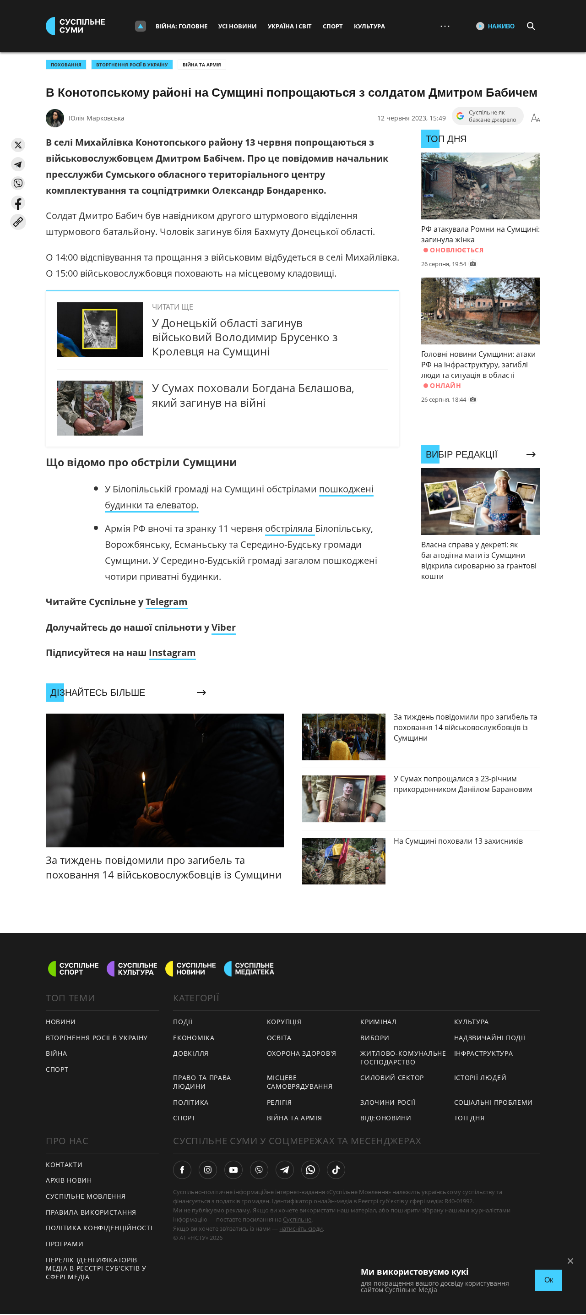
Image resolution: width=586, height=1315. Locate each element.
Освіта (279, 1037)
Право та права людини (202, 1082)
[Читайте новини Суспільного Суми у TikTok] (336, 1170)
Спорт (333, 26)
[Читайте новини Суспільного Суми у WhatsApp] (310, 1170)
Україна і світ (290, 26)
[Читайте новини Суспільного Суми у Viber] (259, 1170)
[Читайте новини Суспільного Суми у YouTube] (233, 1170)
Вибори (374, 1037)
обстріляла (290, 528)
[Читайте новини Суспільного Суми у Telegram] (285, 1170)
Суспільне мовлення (86, 1196)
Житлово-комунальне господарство (403, 1057)
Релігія (279, 1102)
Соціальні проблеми (493, 1102)
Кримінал (378, 1021)
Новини (61, 1021)
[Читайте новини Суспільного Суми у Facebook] (182, 1170)
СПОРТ (57, 1069)
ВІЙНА (56, 1053)
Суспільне (297, 1219)
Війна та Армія (202, 64)
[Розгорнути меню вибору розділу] (140, 26)
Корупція (284, 1021)
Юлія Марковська (97, 118)
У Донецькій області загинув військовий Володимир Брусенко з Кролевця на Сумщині (245, 337)
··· (445, 26)
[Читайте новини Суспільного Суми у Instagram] (208, 1170)
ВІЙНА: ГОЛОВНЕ (181, 26)
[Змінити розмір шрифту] (535, 118)
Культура (369, 26)
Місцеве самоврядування (300, 1082)
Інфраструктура (483, 1053)
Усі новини (237, 26)
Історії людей (480, 1077)
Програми (65, 1243)
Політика (191, 1102)
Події (183, 1021)
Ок (548, 1280)
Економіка (193, 1037)
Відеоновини (386, 1117)
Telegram (167, 601)
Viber (224, 627)
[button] (18, 145)
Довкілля (191, 1053)
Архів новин (69, 1180)
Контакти (64, 1164)
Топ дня (469, 1117)
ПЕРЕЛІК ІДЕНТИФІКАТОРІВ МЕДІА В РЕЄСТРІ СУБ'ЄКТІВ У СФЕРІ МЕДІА (96, 1268)
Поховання (66, 64)
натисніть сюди (301, 1228)
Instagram (172, 652)
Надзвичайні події (490, 1037)
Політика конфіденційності (99, 1227)
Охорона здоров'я (301, 1053)
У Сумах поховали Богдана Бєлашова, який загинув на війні (253, 394)
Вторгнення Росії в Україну (132, 64)
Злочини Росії (387, 1102)
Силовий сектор (392, 1077)
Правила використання (91, 1212)
